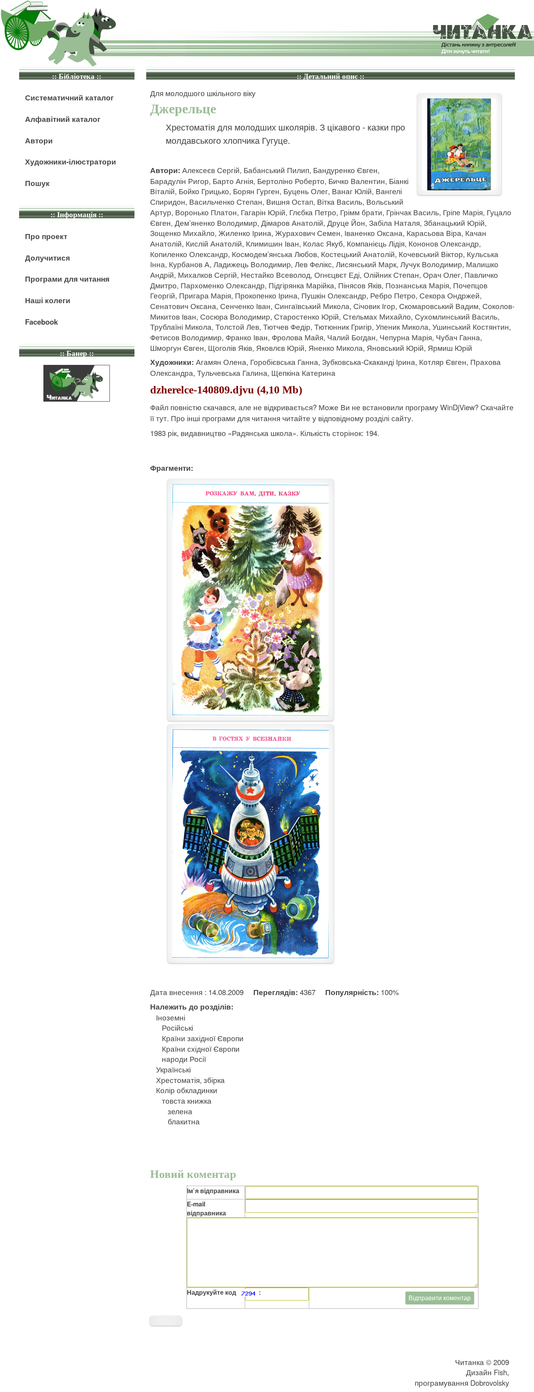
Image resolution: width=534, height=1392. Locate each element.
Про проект (46, 236)
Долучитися (47, 257)
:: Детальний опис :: (330, 76)
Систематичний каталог (69, 97)
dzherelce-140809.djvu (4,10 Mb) (226, 390)
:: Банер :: (77, 353)
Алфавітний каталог (62, 119)
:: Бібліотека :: (76, 76)
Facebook (41, 321)
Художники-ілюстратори (70, 161)
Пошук (37, 183)
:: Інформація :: (76, 215)
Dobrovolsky (489, 1383)
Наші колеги (47, 300)
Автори (39, 140)
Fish (500, 1372)
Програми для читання (67, 278)
